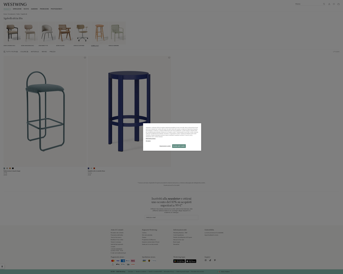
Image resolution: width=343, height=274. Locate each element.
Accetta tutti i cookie (179, 146)
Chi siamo (148, 141)
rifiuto (190, 135)
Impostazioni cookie (165, 146)
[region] (172, 137)
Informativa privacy (151, 138)
